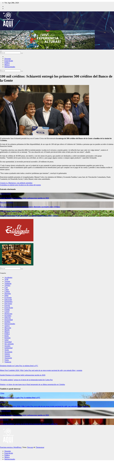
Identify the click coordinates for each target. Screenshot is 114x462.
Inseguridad (8, 320)
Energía (7, 306)
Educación (8, 300)
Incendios (7, 316)
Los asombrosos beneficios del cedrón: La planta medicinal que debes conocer (29, 216)
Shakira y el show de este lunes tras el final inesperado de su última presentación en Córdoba (32, 384)
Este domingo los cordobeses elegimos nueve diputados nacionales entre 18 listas (30, 207)
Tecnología (8, 352)
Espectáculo (8, 61)
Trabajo (7, 354)
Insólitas (7, 322)
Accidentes (8, 277)
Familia (8, 194)
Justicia (7, 326)
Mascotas (7, 328)
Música (7, 65)
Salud (13, 211)
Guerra (6, 312)
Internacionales (9, 67)
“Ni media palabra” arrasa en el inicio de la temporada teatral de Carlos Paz (26, 380)
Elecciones (4, 202)
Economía (8, 298)
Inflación (7, 318)
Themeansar (40, 447)
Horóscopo (8, 314)
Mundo (7, 330)
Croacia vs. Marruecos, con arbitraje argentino (16, 183)
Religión (7, 338)
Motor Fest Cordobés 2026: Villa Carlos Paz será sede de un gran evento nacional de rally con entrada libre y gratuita (41, 370)
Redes (6, 336)
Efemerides (8, 302)
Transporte (8, 358)
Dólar (6, 295)
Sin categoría (9, 344)
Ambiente (7, 283)
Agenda (7, 281)
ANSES (7, 285)
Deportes (7, 59)
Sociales (19, 211)
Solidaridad (8, 348)
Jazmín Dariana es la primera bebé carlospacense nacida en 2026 (24, 198)
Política (7, 63)
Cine (6, 287)
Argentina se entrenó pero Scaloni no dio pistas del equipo (20, 185)
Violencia (7, 362)
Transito (7, 356)
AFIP (6, 279)
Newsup (30, 447)
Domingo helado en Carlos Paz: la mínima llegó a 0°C (19, 366)
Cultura (3, 194)
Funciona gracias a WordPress (11, 447)
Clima (6, 289)
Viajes (6, 360)
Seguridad (8, 342)
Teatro (6, 350)
